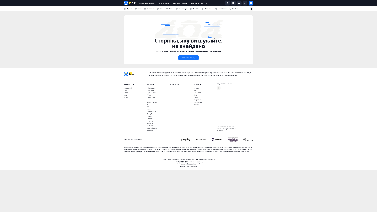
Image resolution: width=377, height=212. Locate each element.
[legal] (185, 139)
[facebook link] (251, 9)
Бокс (139, 9)
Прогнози (174, 84)
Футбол (129, 9)
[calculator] (233, 3)
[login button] (251, 3)
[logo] (129, 3)
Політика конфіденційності (225, 127)
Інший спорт (222, 9)
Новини (197, 84)
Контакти (220, 131)
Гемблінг (235, 9)
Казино (150, 84)
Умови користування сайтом (226, 129)
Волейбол (196, 9)
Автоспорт (208, 9)
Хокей (171, 9)
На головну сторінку (188, 57)
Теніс (161, 9)
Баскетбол (150, 9)
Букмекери (129, 84)
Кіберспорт (183, 9)
